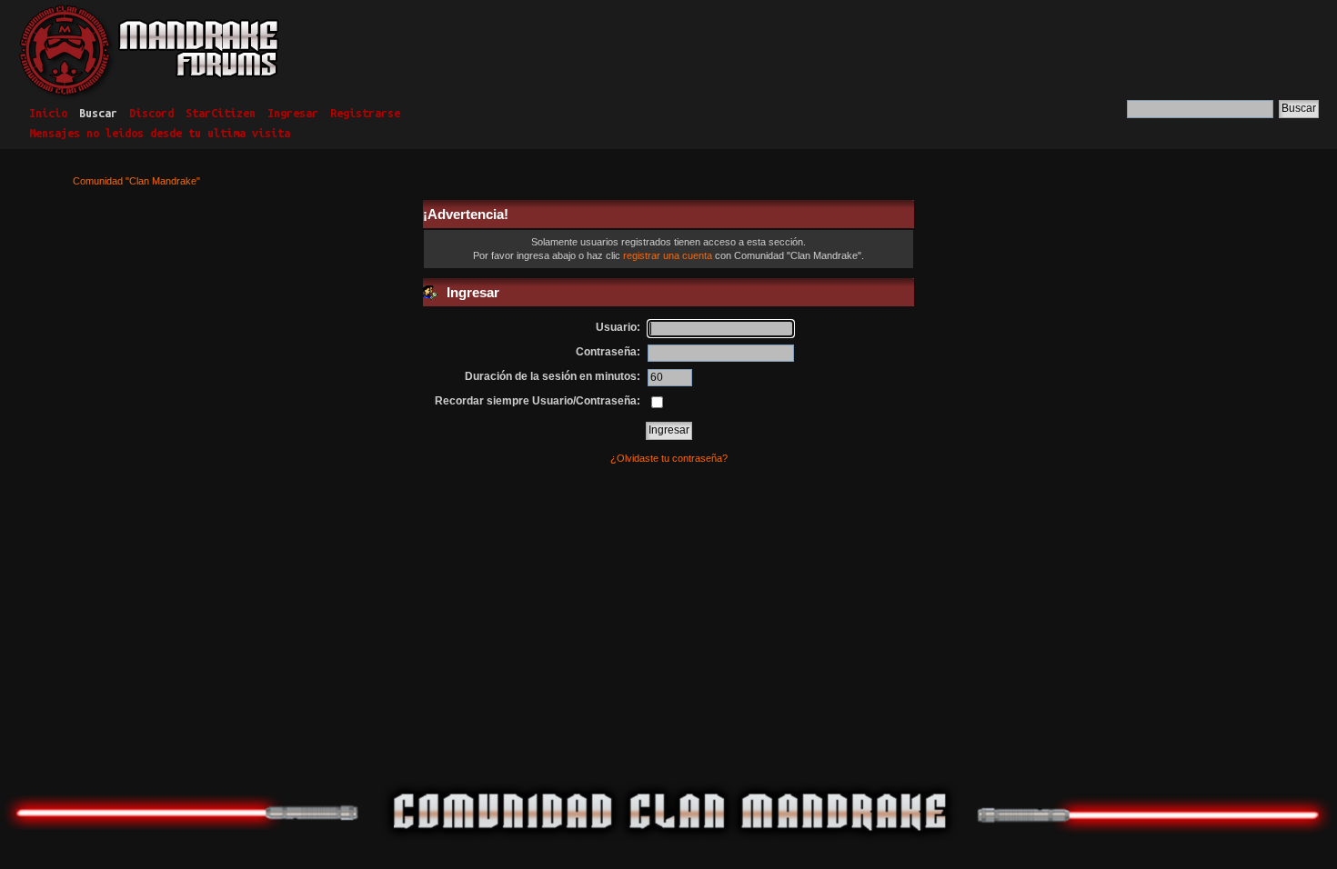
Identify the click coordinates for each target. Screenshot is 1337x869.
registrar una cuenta (667, 255)
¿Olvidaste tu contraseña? (669, 458)
